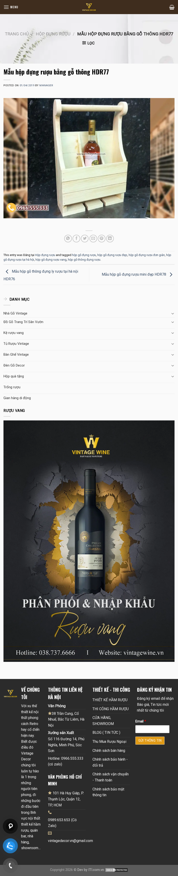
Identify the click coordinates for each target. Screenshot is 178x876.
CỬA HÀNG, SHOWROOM (103, 721)
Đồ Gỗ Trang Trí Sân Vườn (23, 322)
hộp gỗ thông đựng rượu (84, 259)
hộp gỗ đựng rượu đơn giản (147, 255)
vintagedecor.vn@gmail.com (70, 841)
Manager (46, 85)
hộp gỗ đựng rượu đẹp (112, 255)
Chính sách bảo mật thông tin (108, 792)
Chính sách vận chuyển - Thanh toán (110, 777)
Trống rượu (11, 387)
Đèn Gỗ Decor (14, 365)
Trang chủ (17, 33)
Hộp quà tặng (13, 376)
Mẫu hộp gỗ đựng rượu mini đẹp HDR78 (134, 274)
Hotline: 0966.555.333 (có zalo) (65, 761)
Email (140, 721)
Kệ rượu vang (13, 333)
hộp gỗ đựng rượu (84, 255)
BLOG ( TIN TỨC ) (106, 732)
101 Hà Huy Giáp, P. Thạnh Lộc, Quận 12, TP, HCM (66, 799)
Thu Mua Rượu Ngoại (109, 741)
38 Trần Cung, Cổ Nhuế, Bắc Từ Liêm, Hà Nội (66, 719)
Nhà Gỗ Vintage (15, 313)
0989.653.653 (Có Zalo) (62, 823)
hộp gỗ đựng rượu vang (51, 259)
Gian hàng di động (17, 398)
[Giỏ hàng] (172, 7)
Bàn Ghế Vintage (16, 354)
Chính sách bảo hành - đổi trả (110, 762)
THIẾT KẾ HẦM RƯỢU (109, 700)
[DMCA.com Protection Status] (116, 870)
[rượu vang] (89, 541)
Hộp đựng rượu (53, 33)
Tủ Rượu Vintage (16, 344)
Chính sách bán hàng (108, 750)
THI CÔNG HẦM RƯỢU (110, 709)
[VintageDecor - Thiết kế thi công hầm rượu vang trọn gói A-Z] (89, 7)
